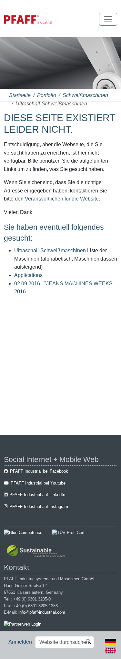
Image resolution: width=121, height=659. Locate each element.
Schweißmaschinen (85, 95)
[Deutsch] (110, 642)
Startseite (20, 95)
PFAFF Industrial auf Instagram (38, 506)
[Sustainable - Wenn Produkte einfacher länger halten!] (37, 551)
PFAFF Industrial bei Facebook (39, 471)
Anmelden (20, 642)
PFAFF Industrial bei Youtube (38, 483)
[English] (110, 650)
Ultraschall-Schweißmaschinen (50, 250)
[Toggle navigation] (108, 19)
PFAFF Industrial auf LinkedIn (37, 494)
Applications (28, 275)
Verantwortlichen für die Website (62, 198)
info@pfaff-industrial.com (41, 612)
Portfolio (46, 95)
